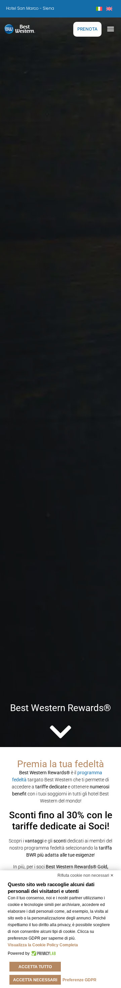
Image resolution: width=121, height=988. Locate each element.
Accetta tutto (35, 966)
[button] (110, 29)
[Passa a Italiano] (99, 8)
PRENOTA (87, 29)
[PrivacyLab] (43, 953)
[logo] (25, 29)
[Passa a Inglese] (109, 8)
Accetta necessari (35, 980)
